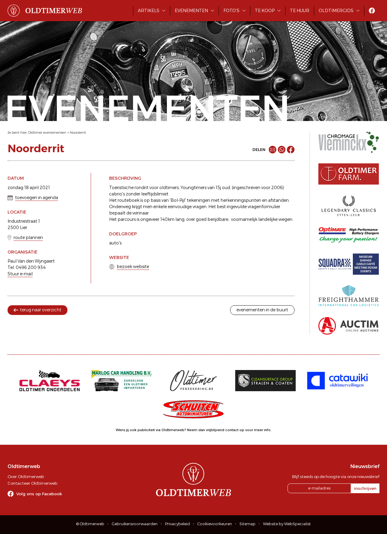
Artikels (148, 10)
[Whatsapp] (281, 149)
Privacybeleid (177, 524)
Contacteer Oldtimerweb (32, 483)
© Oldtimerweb (90, 524)
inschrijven (365, 488)
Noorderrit (78, 132)
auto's (115, 243)
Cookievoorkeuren (214, 524)
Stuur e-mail (20, 274)
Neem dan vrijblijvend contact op (215, 430)
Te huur (299, 10)
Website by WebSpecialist (287, 524)
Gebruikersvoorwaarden (135, 524)
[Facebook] (290, 149)
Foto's (231, 10)
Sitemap (247, 524)
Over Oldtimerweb (26, 476)
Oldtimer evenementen (47, 132)
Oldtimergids (336, 10)
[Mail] (272, 149)
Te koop (265, 10)
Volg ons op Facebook (39, 493)
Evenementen (191, 10)
